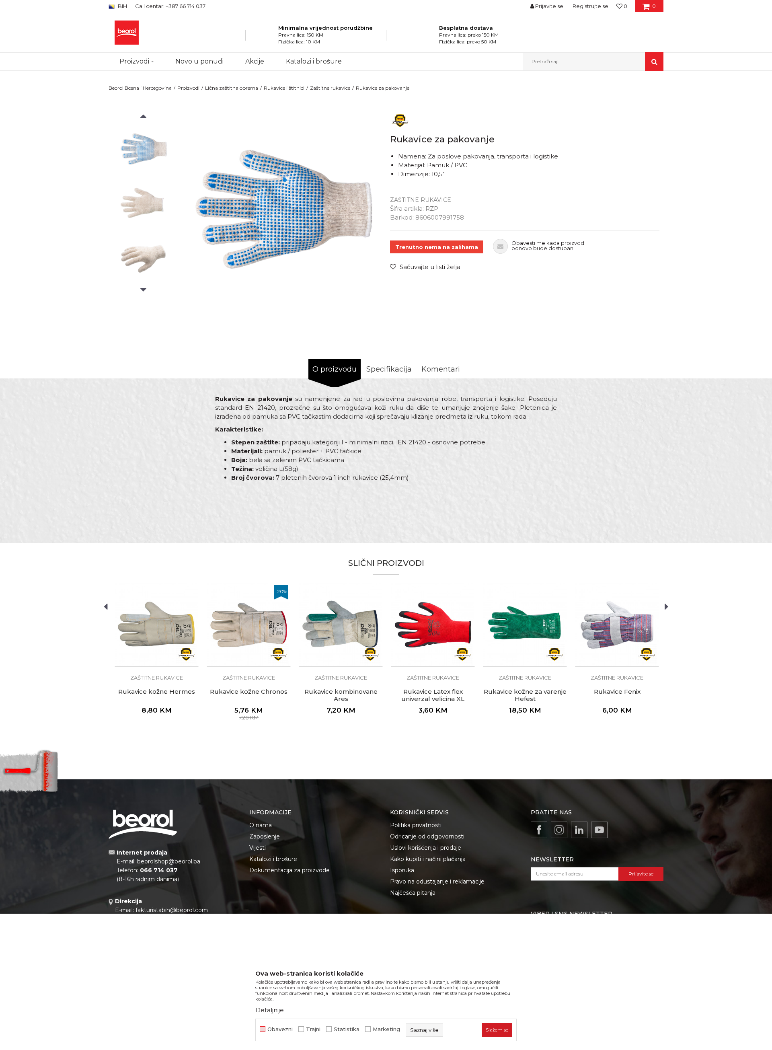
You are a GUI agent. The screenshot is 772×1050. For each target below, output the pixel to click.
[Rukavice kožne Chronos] (248, 624)
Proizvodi (188, 88)
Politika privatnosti (415, 825)
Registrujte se (590, 6)
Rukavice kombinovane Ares (341, 695)
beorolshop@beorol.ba (168, 861)
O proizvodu (334, 369)
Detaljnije (269, 1010)
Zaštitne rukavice (330, 88)
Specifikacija (389, 369)
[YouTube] (599, 830)
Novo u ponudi (199, 61)
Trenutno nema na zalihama (436, 247)
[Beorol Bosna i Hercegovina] (127, 33)
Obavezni (280, 1029)
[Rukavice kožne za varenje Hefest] (525, 624)
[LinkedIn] (579, 830)
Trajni (313, 1029)
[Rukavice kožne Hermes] (156, 624)
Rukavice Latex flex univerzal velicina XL (432, 695)
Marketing (386, 1029)
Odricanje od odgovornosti (427, 836)
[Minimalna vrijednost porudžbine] (268, 38)
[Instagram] (559, 830)
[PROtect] (400, 120)
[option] (143, 149)
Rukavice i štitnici (284, 88)
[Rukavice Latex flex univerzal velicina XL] (432, 624)
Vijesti (257, 847)
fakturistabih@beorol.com (172, 910)
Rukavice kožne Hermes (156, 691)
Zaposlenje (264, 836)
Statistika (346, 1029)
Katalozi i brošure (273, 859)
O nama (260, 825)
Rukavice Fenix (617, 691)
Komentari (440, 369)
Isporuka (402, 870)
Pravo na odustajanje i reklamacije (437, 881)
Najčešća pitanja (412, 892)
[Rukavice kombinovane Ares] (340, 624)
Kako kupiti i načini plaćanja (428, 859)
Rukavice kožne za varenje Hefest (525, 695)
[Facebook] (539, 830)
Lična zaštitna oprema (231, 88)
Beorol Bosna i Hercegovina (140, 88)
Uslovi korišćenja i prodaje (425, 847)
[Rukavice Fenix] (617, 624)
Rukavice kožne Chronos (248, 691)
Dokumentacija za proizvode (289, 870)
